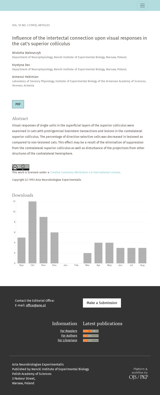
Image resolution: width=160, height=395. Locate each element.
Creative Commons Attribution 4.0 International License (85, 172)
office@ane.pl (36, 305)
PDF (18, 104)
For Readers (68, 331)
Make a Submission (102, 303)
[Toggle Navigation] (142, 5)
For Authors (69, 335)
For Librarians (67, 340)
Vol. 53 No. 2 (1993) (24, 25)
